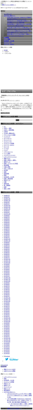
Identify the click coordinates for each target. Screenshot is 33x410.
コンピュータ (8, 141)
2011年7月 (7, 346)
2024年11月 (7, 200)
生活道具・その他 (9, 177)
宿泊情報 (6, 165)
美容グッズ (7, 180)
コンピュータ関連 (9, 143)
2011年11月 (7, 340)
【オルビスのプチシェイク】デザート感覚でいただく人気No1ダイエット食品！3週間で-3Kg (19, 395)
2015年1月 (7, 276)
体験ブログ (7, 158)
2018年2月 (7, 254)
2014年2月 (7, 294)
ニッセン (6, 148)
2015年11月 (7, 261)
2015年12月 (7, 259)
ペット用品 (7, 153)
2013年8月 (7, 304)
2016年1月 (7, 257)
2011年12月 (7, 338)
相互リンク (7, 388)
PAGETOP (3, 366)
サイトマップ (8, 387)
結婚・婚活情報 (8, 178)
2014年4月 (7, 291)
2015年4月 (7, 272)
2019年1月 (7, 237)
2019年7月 (7, 229)
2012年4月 (7, 331)
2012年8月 (7, 324)
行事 (5, 182)
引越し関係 (7, 167)
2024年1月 (7, 204)
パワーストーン (8, 151)
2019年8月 (7, 227)
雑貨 (5, 187)
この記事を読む (5, 113)
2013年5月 (7, 309)
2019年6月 (7, 230)
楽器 (5, 172)
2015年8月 (7, 266)
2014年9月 (7, 283)
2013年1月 (7, 316)
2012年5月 (7, 330)
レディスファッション (10, 157)
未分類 (6, 170)
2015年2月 (7, 274)
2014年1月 (7, 296)
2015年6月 (7, 269)
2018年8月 (7, 244)
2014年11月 (7, 279)
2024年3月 (7, 202)
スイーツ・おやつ (14, 100)
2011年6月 (7, 348)
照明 (5, 175)
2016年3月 (7, 256)
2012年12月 (7, 318)
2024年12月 (7, 199)
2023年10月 (7, 205)
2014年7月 (7, 286)
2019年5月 (7, 232)
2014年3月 (7, 293)
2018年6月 (7, 247)
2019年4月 (7, 234)
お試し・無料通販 (9, 130)
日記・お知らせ (8, 168)
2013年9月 (7, 303)
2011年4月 (7, 351)
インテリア (7, 136)
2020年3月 (7, 224)
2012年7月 (7, 326)
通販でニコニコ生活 (9, 369)
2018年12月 (7, 239)
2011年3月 (7, 353)
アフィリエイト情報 (9, 135)
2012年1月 (7, 336)
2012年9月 (7, 323)
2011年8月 (7, 345)
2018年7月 (7, 246)
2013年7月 (7, 306)
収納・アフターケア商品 (11, 163)
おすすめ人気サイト (9, 392)
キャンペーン (8, 140)
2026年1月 (7, 195)
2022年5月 (7, 212)
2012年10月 (7, 321)
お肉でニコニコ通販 (9, 371)
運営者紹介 (7, 390)
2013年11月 (7, 299)
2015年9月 (7, 264)
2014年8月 (7, 284)
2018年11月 (7, 241)
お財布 (6, 131)
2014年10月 (7, 281)
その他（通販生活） (9, 133)
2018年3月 (7, 252)
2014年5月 (7, 289)
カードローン (8, 138)
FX (5, 126)
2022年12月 (7, 207)
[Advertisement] (16, 72)
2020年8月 (7, 215)
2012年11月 (7, 319)
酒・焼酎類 (7, 185)
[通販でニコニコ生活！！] (8, 4)
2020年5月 (7, 220)
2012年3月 (7, 333)
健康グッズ (7, 162)
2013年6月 (7, 308)
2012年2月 (7, 335)
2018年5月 (7, 249)
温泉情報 (6, 173)
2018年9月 (7, 242)
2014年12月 (7, 277)
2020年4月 (7, 222)
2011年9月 (7, 343)
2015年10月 (7, 262)
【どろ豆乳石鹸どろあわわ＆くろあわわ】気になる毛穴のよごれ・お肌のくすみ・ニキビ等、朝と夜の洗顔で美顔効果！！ (19, 400)
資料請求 (6, 183)
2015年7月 (7, 267)
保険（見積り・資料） (10, 160)
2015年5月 (7, 271)
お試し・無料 (8, 128)
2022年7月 (7, 210)
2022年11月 (7, 209)
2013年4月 (7, 311)
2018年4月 (7, 251)
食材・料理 (7, 188)
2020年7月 (7, 217)
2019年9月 (7, 225)
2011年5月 (7, 350)
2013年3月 (7, 313)
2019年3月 (7, 236)
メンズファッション (9, 155)
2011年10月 (7, 341)
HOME (6, 50)
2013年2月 (7, 314)
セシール (6, 146)
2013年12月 (7, 298)
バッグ (6, 150)
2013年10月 (7, 301)
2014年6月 (7, 288)
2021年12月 (7, 214)
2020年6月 (7, 219)
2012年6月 (7, 328)
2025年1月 (7, 197)
